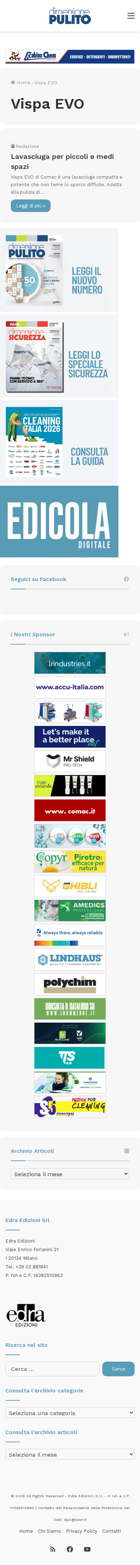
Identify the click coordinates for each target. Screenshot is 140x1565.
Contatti (111, 1531)
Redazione (27, 146)
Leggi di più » (30, 205)
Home (23, 82)
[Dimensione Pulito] (70, 16)
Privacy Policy (81, 1531)
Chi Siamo (49, 1531)
